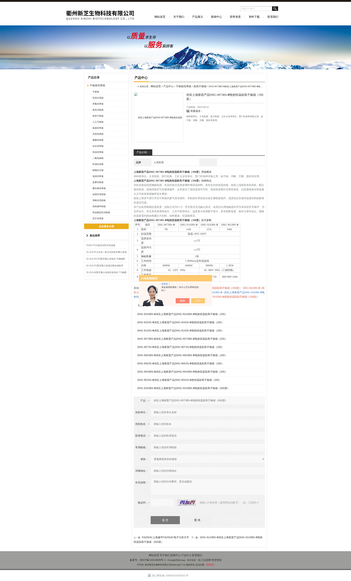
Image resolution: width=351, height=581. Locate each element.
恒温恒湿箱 (98, 164)
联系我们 (272, 16)
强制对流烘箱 (99, 200)
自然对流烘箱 (99, 194)
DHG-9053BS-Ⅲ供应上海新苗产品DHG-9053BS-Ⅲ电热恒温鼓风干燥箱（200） (182, 355)
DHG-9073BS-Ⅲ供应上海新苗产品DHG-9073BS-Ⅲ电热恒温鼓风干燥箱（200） (182, 338)
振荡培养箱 (98, 128)
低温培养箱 (98, 176)
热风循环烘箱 (99, 206)
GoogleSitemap (176, 560)
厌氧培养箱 (98, 104)
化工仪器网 (204, 560)
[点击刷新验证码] (187, 502)
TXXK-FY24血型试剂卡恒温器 (100, 245)
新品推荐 (95, 235)
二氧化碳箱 (98, 158)
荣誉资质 (235, 16)
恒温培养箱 (98, 152)
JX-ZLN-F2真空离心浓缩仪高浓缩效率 (104, 265)
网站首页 (159, 16)
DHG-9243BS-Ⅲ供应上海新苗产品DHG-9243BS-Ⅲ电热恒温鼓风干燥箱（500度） (183, 388)
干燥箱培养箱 (97, 85)
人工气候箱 (98, 122)
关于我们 (178, 16)
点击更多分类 (106, 226)
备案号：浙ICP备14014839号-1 (148, 560)
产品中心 (168, 86)
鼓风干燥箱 (98, 116)
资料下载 (254, 16)
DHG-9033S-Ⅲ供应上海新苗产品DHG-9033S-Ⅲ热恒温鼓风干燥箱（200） (179, 379)
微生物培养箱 (99, 188)
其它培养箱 (98, 218)
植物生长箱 (98, 170)
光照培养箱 (98, 134)
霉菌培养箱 (98, 140)
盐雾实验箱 (98, 182)
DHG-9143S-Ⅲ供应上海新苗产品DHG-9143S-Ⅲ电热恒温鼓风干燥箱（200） (180, 330)
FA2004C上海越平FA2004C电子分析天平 (165, 537)
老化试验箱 (98, 110)
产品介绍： (143, 152)
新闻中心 (216, 16)
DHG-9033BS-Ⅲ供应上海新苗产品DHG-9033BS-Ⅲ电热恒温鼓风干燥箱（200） (182, 371)
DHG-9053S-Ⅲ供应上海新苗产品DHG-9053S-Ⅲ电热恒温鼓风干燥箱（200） (180, 363)
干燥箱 (96, 91)
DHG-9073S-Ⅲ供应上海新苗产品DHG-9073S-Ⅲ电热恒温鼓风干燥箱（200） (180, 347)
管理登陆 (216, 560)
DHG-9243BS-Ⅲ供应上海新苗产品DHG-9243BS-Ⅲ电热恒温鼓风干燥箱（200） (182, 314)
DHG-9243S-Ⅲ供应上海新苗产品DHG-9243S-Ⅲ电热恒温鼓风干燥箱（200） (180, 322)
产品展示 (197, 16)
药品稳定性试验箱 (101, 212)
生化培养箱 (98, 146)
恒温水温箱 (98, 98)
